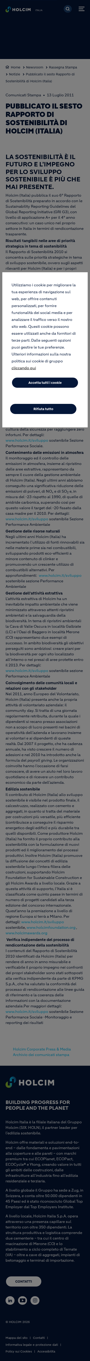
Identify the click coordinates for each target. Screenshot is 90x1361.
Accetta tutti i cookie (45, 383)
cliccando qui (24, 368)
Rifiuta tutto (43, 409)
